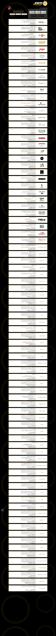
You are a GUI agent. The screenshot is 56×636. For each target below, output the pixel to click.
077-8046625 (24, 85)
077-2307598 (28, 201)
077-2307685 (28, 474)
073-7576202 (28, 467)
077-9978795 (30, 562)
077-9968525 (30, 120)
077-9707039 (30, 337)
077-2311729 (30, 57)
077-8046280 (28, 180)
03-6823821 (30, 501)
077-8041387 (28, 85)
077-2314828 (28, 460)
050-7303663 (30, 139)
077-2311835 (28, 112)
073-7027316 (30, 412)
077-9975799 (28, 194)
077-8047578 (28, 173)
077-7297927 (26, 105)
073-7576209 (28, 330)
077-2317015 (28, 542)
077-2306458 (28, 126)
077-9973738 (26, 583)
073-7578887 (30, 446)
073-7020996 (29, 317)
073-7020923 (29, 535)
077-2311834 (32, 440)
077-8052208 (28, 98)
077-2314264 (32, 543)
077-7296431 (30, 255)
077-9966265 (28, 310)
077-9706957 (28, 78)
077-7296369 (31, 392)
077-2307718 (28, 119)
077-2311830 (30, 576)
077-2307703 (30, 569)
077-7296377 (29, 494)
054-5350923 (28, 528)
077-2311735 (29, 385)
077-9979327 (27, 214)
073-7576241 (29, 426)
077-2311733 (30, 187)
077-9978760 (31, 480)
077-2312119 (30, 276)
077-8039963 (30, 44)
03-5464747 (30, 303)
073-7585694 (27, 228)
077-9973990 (28, 358)
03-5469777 (26, 289)
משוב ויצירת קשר (2, 510)
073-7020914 (30, 235)
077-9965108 (29, 549)
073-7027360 (30, 344)
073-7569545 (28, 508)
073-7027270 (30, 269)
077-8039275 (28, 153)
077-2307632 (28, 72)
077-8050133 (27, 590)
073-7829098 (28, 221)
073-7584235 (28, 378)
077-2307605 (29, 487)
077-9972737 (28, 371)
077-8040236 (29, 146)
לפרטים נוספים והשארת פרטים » (32, 24)
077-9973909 (30, 30)
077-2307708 (30, 37)
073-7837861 (28, 296)
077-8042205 (29, 160)
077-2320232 (30, 64)
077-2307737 (28, 419)
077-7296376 (29, 71)
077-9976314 (30, 242)
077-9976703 (29, 351)
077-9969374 (27, 453)
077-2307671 (28, 405)
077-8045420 (31, 23)
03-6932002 (28, 521)
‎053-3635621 (30, 433)
